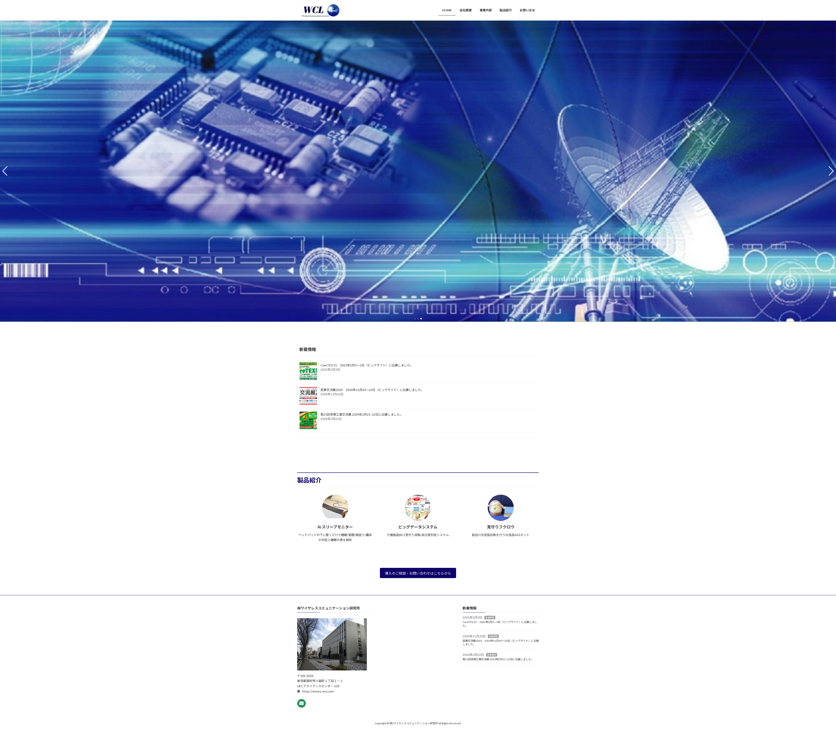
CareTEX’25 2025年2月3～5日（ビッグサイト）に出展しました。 (366, 365)
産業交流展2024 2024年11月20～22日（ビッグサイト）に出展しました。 (372, 390)
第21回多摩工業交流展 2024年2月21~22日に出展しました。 (361, 414)
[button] (415, 318)
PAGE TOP (814, 705)
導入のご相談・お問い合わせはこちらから (418, 573)
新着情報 (489, 617)
